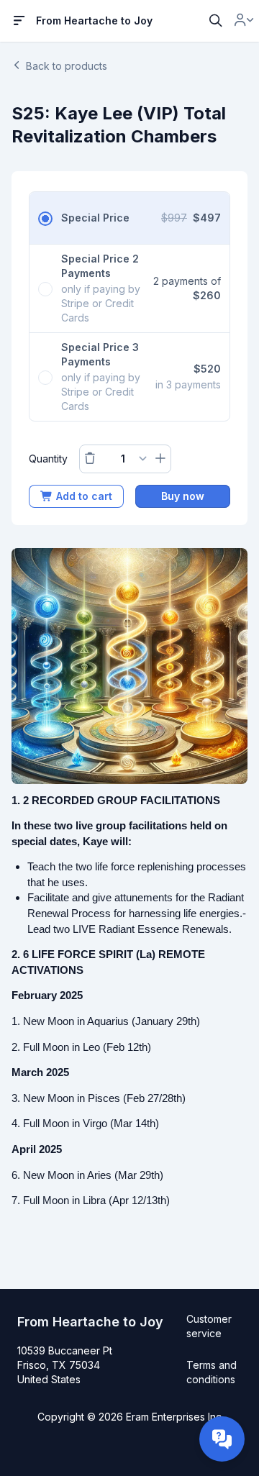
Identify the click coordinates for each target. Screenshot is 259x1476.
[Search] (216, 21)
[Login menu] (244, 20)
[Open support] (222, 1439)
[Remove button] (90, 459)
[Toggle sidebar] (19, 21)
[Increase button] (160, 459)
